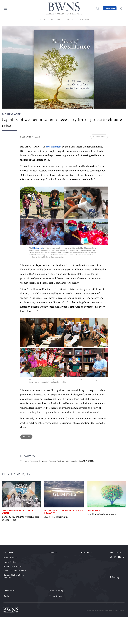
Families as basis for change (102, 514)
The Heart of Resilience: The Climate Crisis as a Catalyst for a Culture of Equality (51, 461)
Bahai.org (114, 577)
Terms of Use (56, 596)
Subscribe (109, 8)
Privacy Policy (56, 590)
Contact (7, 596)
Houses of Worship (13, 566)
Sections (55, 19)
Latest (42, 19)
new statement (53, 146)
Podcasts (84, 19)
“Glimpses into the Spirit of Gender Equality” (63, 511)
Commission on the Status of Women (17, 511)
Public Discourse (12, 557)
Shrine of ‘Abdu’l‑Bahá (15, 570)
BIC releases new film (56, 516)
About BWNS (10, 590)
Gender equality (96, 510)
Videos (70, 19)
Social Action (10, 562)
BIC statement (37, 248)
